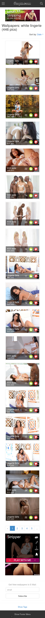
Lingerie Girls (13, 60)
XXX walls (11, 167)
